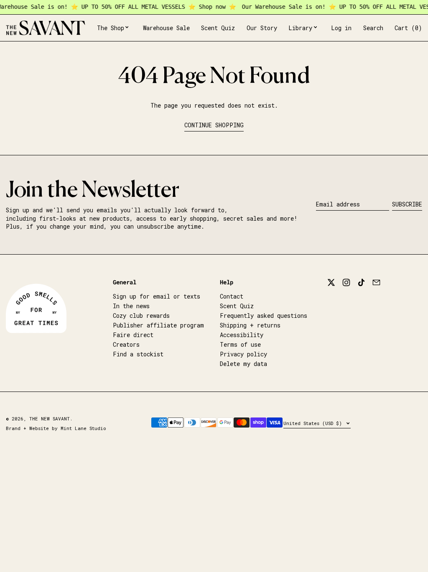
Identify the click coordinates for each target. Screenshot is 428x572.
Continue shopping (214, 125)
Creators (126, 344)
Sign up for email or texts (156, 296)
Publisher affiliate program (158, 325)
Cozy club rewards (141, 315)
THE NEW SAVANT (49, 418)
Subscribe (407, 204)
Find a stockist (138, 354)
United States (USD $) (314, 423)
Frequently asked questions (263, 315)
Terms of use (240, 344)
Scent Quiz (237, 306)
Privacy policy (243, 354)
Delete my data (243, 364)
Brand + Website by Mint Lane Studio (56, 428)
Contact (231, 296)
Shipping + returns (250, 325)
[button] (373, 28)
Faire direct (133, 335)
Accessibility (241, 335)
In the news (131, 306)
